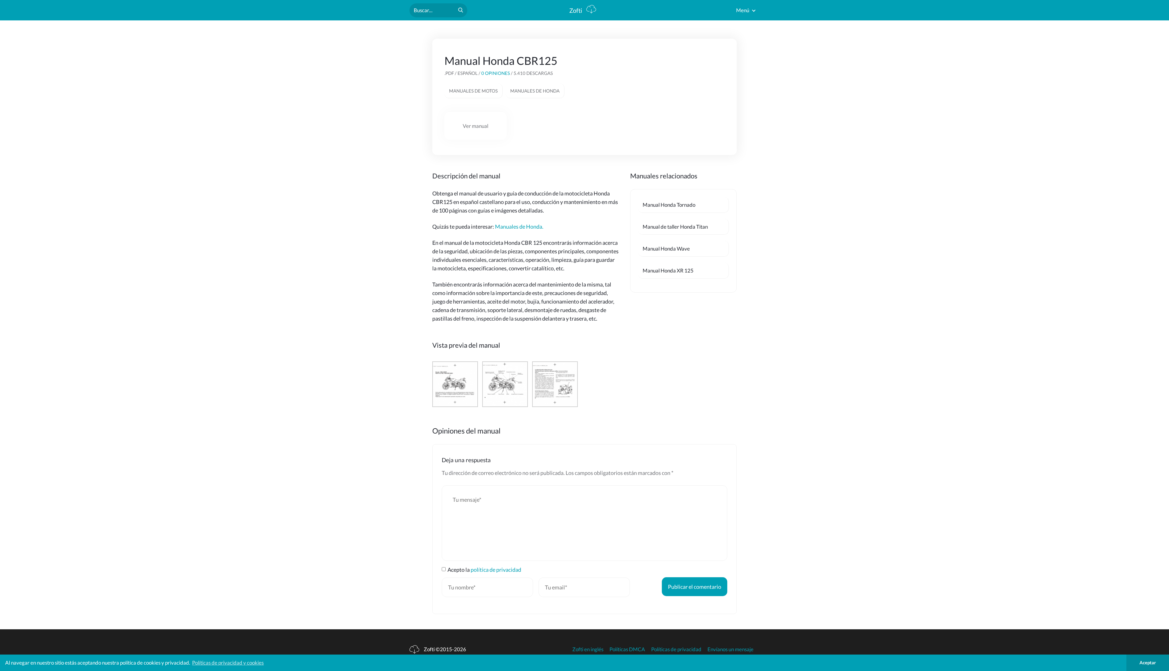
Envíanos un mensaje (730, 649)
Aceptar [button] (1147, 662)
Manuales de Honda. (519, 226)
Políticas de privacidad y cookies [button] (228, 662)
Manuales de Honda (535, 90)
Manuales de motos (473, 90)
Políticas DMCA (627, 649)
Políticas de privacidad (676, 649)
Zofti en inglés (587, 649)
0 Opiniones (495, 73)
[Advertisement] (679, 92)
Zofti (576, 10)
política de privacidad (496, 569)
